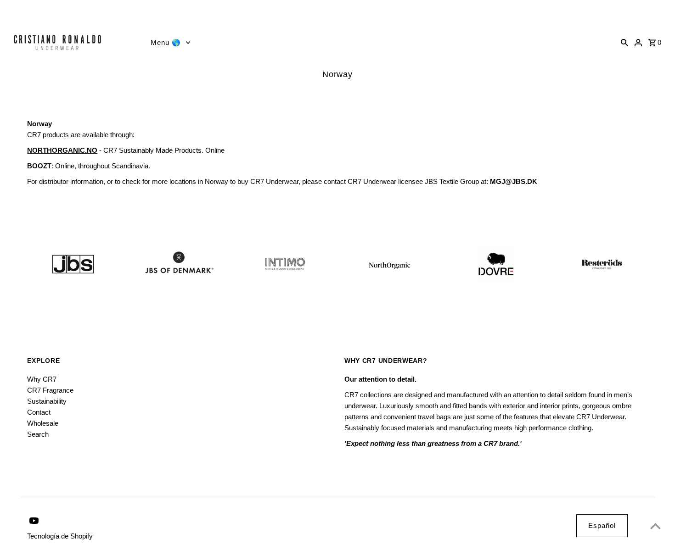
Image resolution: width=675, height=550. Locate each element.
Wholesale (42, 423)
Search (38, 434)
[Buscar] (624, 42)
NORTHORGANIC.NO (62, 150)
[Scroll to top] (655, 526)
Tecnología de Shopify (60, 536)
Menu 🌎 (166, 42)
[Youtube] (10, 12)
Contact (39, 412)
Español (602, 525)
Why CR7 (41, 379)
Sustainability (47, 401)
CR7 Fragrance (50, 390)
